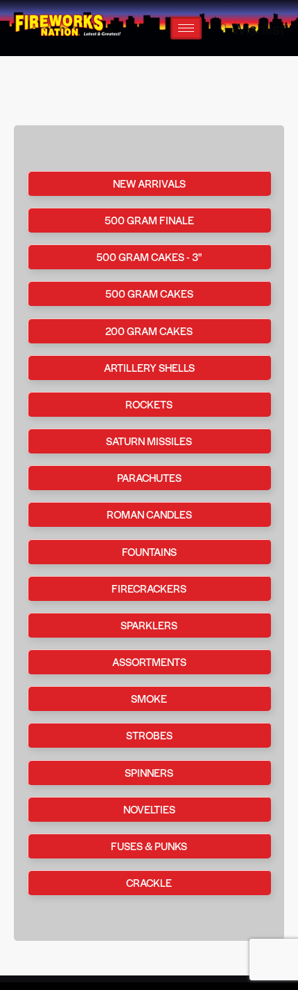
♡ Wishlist (248, 28)
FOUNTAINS (149, 551)
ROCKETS (149, 404)
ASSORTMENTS (149, 661)
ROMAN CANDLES (149, 514)
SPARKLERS (149, 625)
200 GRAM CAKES (149, 330)
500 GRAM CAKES (149, 293)
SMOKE (149, 698)
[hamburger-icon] (186, 28)
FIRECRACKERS (149, 588)
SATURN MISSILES (149, 440)
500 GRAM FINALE (149, 220)
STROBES (149, 735)
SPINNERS (149, 772)
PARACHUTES (149, 477)
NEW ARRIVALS (149, 183)
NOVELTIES (149, 809)
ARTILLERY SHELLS (149, 367)
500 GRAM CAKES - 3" (149, 256)
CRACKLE (149, 882)
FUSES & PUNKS (149, 845)
